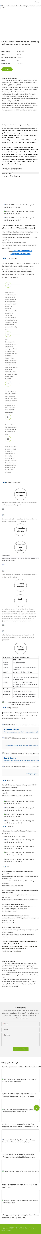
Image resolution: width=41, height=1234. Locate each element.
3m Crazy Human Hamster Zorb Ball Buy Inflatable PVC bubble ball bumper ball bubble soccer (20, 1125)
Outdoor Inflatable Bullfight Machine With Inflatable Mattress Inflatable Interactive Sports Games (18, 1156)
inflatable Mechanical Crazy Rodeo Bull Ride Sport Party (19, 1186)
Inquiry (7, 69)
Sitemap (32, 1228)
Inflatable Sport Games (9, 1067)
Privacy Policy (6, 1230)
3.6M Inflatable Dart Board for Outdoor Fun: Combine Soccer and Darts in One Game (19, 1095)
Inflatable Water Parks (25, 1067)
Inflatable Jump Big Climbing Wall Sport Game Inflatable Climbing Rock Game (20, 1216)
